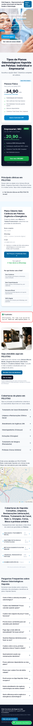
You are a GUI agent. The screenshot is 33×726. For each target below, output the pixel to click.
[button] (2, 469)
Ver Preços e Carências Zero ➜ (16, 255)
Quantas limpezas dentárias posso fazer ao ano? (14, 639)
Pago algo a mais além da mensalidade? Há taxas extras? (13, 631)
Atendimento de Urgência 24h (13, 424)
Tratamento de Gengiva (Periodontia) (11, 443)
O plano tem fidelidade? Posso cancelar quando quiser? (13, 607)
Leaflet (22, 501)
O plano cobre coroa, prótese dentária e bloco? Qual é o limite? (14, 647)
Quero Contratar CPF (16, 118)
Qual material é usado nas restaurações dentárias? (11, 655)
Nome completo (8, 228)
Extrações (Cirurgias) (10, 436)
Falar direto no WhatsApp (17, 263)
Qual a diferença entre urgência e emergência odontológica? (14, 695)
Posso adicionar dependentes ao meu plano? (16, 663)
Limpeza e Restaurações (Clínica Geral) (14, 417)
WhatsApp (7, 234)
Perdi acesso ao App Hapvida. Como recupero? (15, 679)
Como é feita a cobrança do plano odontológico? (14, 599)
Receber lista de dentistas (12, 372)
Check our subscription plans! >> (19, 319)
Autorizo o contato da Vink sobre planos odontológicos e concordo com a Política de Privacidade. (17, 247)
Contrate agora (8, 36)
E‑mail (6, 239)
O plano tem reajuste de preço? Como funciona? (16, 615)
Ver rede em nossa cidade (12, 42)
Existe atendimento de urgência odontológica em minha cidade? (14, 687)
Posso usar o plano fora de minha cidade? (14, 671)
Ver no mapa (7, 377)
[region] (16, 485)
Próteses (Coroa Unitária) (11, 450)
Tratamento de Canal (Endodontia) (15, 410)
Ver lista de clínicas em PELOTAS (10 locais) (16, 193)
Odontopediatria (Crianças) (12, 430)
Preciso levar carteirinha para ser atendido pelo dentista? (14, 623)
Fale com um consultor (10, 719)
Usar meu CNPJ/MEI (16, 158)
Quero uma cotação (27, 4)
